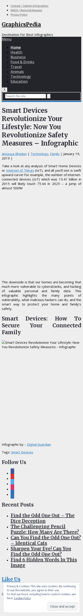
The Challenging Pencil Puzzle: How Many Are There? (45, 529)
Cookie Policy (22, 598)
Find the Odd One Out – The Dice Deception (43, 518)
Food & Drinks (22, 61)
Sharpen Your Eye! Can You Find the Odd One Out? (41, 551)
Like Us (11, 579)
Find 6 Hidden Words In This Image (44, 562)
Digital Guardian (39, 444)
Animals (17, 71)
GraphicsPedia (21, 24)
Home (16, 47)
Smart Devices (22, 452)
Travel (16, 66)
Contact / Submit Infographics (29, 6)
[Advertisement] (41, 235)
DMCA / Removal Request (26, 10)
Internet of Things (20, 170)
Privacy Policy (19, 15)
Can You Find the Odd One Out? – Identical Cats (46, 540)
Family (55, 154)
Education (19, 81)
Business (18, 57)
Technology (21, 76)
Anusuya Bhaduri (14, 154)
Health (16, 52)
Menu (7, 39)
